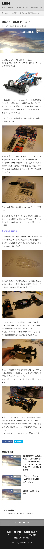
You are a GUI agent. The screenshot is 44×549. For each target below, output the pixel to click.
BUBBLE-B (6, 3)
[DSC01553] (22, 275)
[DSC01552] (22, 201)
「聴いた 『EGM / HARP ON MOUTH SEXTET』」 (31, 479)
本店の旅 (32, 535)
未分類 (14, 13)
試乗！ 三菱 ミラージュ (32, 492)
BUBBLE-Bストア (22, 7)
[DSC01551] (22, 151)
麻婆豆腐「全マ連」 (22, 538)
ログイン (21, 514)
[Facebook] (7, 441)
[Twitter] (18, 441)
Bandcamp (34, 7)
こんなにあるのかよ (9, 231)
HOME (6, 13)
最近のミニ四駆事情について (29, 13)
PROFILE (11, 7)
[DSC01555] (22, 364)
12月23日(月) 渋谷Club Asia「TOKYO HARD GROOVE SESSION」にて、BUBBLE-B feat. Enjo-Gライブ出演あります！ (32, 463)
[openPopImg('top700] (22, 94)
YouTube (22, 535)
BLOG (4, 7)
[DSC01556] (22, 412)
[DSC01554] (22, 317)
